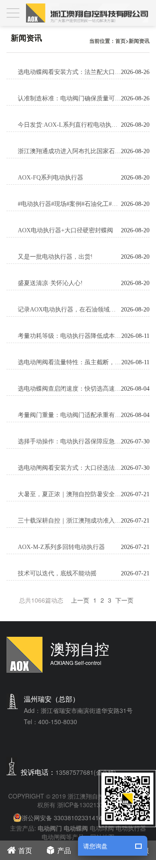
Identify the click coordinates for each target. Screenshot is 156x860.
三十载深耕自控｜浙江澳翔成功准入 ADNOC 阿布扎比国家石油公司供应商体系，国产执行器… (69, 520)
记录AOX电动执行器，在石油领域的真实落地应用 (69, 309)
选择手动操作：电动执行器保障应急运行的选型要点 (69, 441)
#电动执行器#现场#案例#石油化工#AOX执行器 (69, 204)
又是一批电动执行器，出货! (55, 257)
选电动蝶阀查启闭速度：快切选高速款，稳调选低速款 (69, 388)
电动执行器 (131, 828)
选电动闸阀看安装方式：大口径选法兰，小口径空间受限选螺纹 (69, 468)
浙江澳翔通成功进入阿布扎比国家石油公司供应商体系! (69, 151)
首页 (120, 41)
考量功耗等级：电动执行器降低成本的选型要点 (69, 336)
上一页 (80, 600)
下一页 (124, 600)
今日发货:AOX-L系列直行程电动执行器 (69, 125)
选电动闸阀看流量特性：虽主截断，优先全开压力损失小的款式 (69, 362)
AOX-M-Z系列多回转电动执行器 (61, 547)
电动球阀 (102, 828)
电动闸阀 (54, 836)
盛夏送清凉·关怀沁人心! (50, 283)
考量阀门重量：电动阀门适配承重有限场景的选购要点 (69, 415)
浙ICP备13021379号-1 (88, 804)
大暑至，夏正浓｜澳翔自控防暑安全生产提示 (69, 494)
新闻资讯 (139, 41)
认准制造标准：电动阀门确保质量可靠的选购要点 (69, 98)
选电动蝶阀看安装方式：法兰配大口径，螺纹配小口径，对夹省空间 (69, 72)
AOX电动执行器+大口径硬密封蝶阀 (65, 230)
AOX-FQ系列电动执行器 (50, 177)
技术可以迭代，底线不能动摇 (57, 573)
